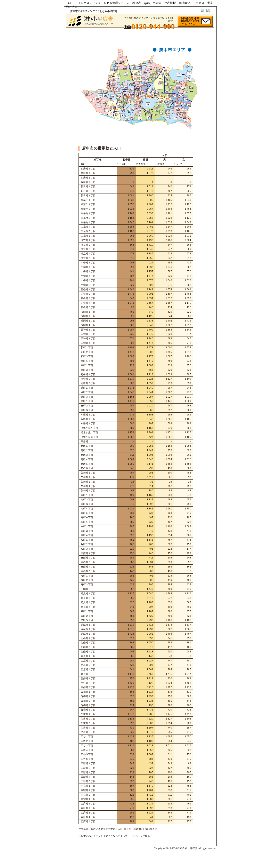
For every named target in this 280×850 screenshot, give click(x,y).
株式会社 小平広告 (187, 848)
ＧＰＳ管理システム (117, 3)
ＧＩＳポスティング (88, 3)
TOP (69, 3)
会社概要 (184, 3)
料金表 (136, 3)
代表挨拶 (170, 3)
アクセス (198, 3)
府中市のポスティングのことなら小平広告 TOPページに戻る (115, 836)
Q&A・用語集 (152, 3)
